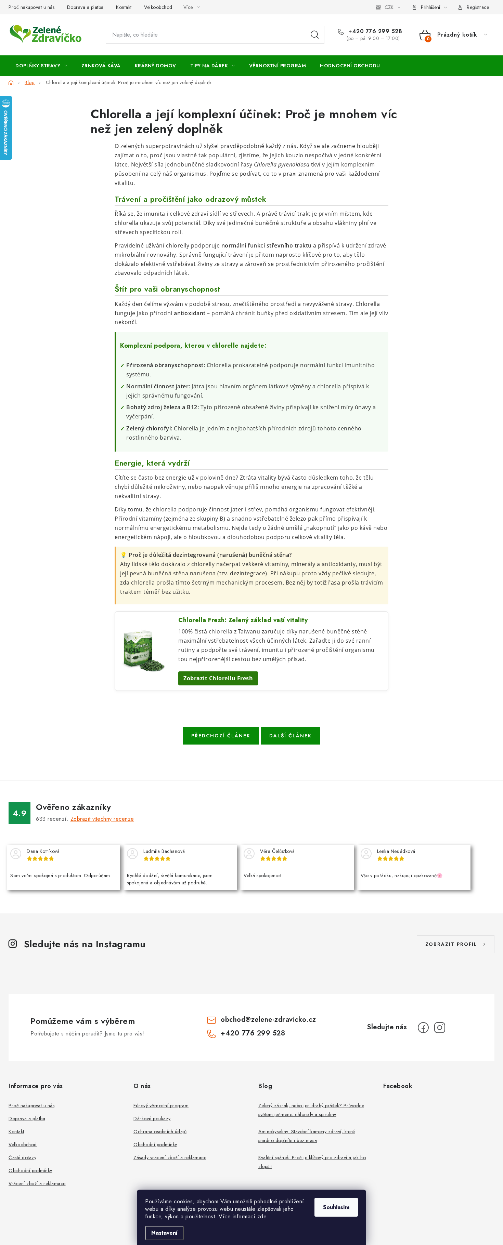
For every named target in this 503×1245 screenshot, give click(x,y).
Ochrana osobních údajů (159, 1131)
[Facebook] (423, 1027)
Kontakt (124, 7)
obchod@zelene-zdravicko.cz (268, 1020)
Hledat (314, 35)
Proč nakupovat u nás (31, 7)
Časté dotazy (22, 1157)
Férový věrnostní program (161, 1105)
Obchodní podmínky (30, 1170)
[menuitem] (41, 65)
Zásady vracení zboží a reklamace (169, 1157)
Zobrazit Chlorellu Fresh (218, 678)
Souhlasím (336, 1207)
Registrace (478, 7)
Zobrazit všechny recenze (102, 819)
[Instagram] (439, 1027)
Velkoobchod (158, 7)
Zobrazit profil (451, 944)
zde (262, 1216)
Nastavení (164, 1233)
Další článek (290, 735)
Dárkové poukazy (152, 1118)
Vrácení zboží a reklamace (37, 1183)
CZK (389, 7)
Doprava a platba (85, 7)
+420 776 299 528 (374, 31)
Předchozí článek (220, 735)
